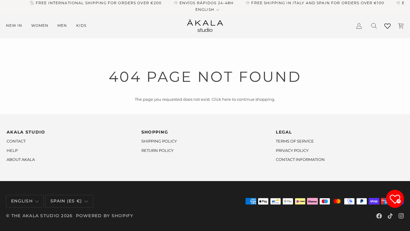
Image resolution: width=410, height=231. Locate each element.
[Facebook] (379, 216)
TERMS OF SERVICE (295, 141)
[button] (16, 26)
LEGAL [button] (284, 132)
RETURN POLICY (157, 150)
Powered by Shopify (105, 215)
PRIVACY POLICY (292, 150)
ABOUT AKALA (21, 159)
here (226, 99)
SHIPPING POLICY (159, 141)
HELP (12, 150)
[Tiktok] (390, 216)
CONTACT (16, 141)
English (204, 10)
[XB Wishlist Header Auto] (387, 25)
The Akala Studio (35, 215)
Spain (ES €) (66, 201)
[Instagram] (401, 216)
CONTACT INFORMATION (300, 159)
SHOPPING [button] (154, 132)
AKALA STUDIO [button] (26, 132)
